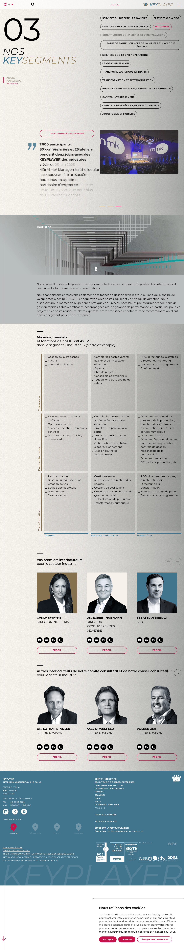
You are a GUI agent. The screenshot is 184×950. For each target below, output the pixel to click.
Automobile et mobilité (118, 114)
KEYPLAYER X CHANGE (106, 821)
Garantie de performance (109, 789)
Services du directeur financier (124, 18)
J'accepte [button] (108, 939)
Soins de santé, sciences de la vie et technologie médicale (141, 45)
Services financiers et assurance (125, 26)
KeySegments (14, 81)
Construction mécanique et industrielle (130, 105)
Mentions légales (12, 847)
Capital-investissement (118, 97)
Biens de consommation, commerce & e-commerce (136, 88)
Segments (100, 795)
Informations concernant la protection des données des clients (38, 854)
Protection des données (16, 851)
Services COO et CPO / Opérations (125, 55)
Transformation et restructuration (127, 80)
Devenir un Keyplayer (107, 805)
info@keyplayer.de (20, 805)
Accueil (11, 78)
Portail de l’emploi (105, 815)
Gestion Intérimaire (106, 779)
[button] (179, 5)
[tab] (102, 207)
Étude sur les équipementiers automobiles (119, 831)
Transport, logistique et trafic (124, 72)
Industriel (162, 26)
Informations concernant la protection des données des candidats (40, 857)
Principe (99, 792)
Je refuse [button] (127, 939)
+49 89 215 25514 (17, 802)
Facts (98, 802)
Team (97, 798)
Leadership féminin (115, 63)
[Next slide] (177, 561)
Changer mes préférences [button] (154, 939)
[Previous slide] (168, 561)
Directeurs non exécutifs (109, 785)
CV (53, 640)
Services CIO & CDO (166, 18)
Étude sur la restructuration (112, 828)
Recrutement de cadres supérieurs (114, 782)
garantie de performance (132, 307)
